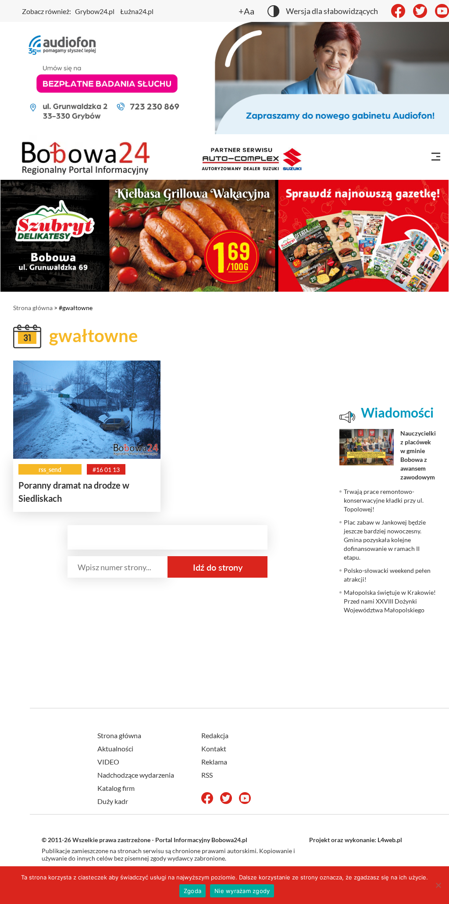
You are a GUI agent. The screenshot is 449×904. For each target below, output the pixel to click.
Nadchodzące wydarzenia (135, 775)
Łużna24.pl (136, 11)
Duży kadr (112, 801)
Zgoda (192, 890)
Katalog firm (116, 788)
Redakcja (214, 735)
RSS (207, 775)
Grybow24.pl (94, 11)
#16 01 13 (106, 469)
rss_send (50, 469)
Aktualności (115, 748)
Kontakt (213, 748)
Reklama (214, 762)
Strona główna (33, 307)
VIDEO (108, 762)
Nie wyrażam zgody (242, 890)
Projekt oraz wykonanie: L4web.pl (355, 839)
